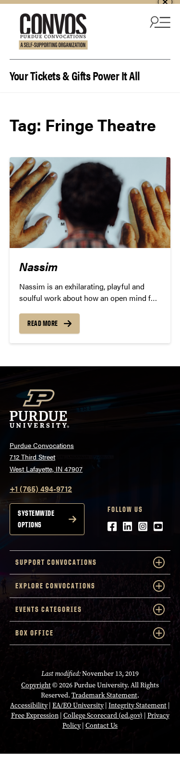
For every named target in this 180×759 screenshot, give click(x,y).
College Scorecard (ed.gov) (103, 715)
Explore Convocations (55, 585)
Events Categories (48, 609)
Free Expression (35, 715)
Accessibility (29, 705)
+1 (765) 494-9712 (41, 488)
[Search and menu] (158, 21)
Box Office (34, 632)
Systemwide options (36, 519)
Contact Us (101, 725)
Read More (42, 323)
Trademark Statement (104, 695)
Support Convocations (56, 562)
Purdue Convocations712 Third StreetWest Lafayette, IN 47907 (46, 456)
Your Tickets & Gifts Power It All (75, 75)
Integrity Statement (137, 705)
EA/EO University (78, 705)
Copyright (36, 685)
